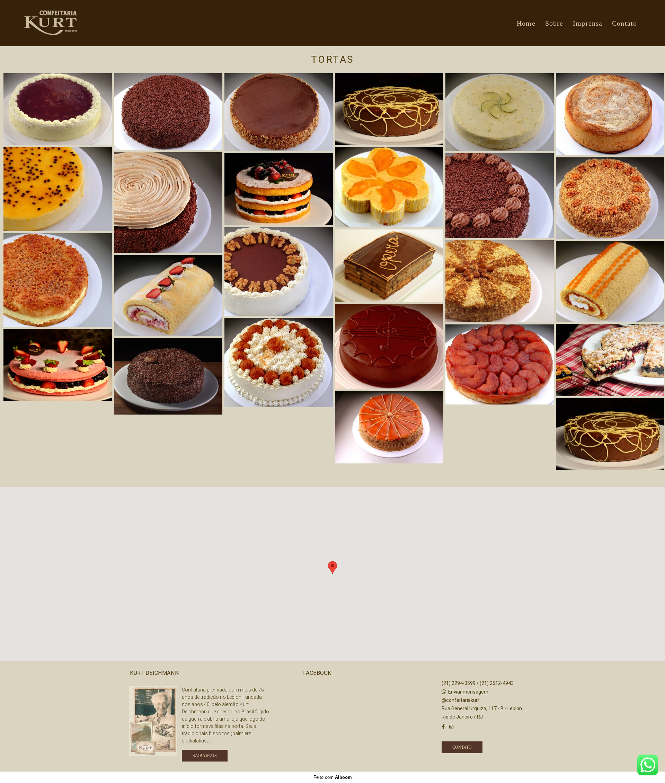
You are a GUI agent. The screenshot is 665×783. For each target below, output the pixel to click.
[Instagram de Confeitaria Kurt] (451, 726)
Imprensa (587, 23)
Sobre (554, 23)
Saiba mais (205, 755)
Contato (624, 23)
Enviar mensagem (468, 691)
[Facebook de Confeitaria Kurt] (443, 726)
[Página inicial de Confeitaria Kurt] (71, 23)
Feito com (332, 777)
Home (526, 23)
